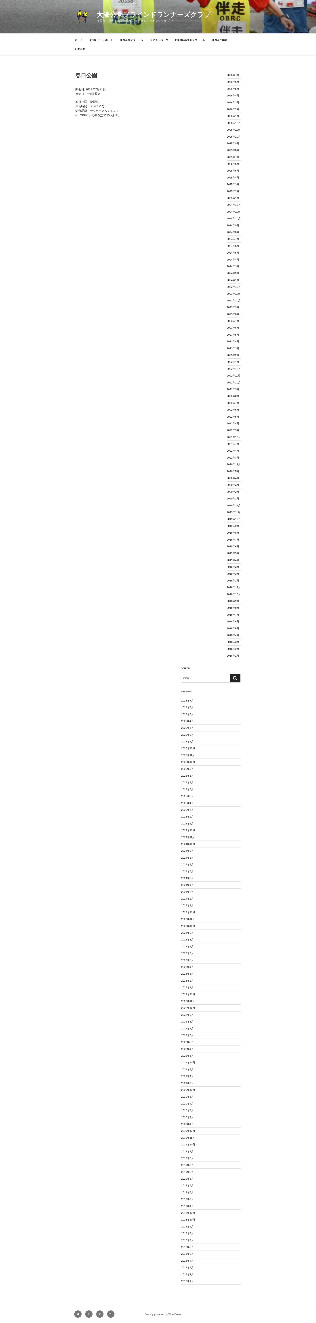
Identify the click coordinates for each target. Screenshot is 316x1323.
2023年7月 (233, 321)
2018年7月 (233, 614)
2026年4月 (233, 95)
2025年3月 (233, 184)
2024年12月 (234, 204)
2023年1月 (233, 361)
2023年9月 (233, 307)
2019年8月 (233, 532)
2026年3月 (233, 102)
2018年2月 (233, 648)
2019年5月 (233, 553)
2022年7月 (233, 403)
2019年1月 (233, 580)
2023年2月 (233, 355)
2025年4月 (233, 177)
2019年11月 (233, 512)
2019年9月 (233, 525)
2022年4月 (233, 423)
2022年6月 (233, 409)
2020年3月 (233, 484)
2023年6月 (233, 327)
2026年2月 (233, 109)
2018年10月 (234, 594)
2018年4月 (233, 635)
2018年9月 (233, 601)
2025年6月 (233, 163)
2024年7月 (233, 238)
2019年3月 (233, 566)
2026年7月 (233, 75)
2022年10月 (234, 382)
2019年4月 (233, 560)
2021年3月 (233, 457)
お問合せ (80, 48)
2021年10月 (234, 437)
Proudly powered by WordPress (163, 1314)
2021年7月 (233, 443)
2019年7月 (233, 539)
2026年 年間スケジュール (190, 40)
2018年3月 (233, 641)
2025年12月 (234, 122)
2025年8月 (233, 150)
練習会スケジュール (131, 40)
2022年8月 (233, 396)
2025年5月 (233, 170)
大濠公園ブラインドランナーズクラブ (154, 14)
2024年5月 (233, 252)
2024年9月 (233, 225)
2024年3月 (233, 266)
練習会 (95, 93)
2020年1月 (233, 498)
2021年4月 (233, 450)
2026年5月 (233, 88)
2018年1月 (233, 655)
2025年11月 (233, 129)
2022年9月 (233, 389)
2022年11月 (233, 375)
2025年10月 (234, 136)
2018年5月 (233, 628)
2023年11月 (233, 293)
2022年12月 (234, 368)
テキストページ (159, 40)
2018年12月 (234, 587)
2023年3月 (233, 348)
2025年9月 (233, 143)
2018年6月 (233, 621)
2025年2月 (233, 191)
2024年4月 (233, 259)
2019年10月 (234, 519)
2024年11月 (233, 211)
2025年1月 (233, 198)
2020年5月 (233, 471)
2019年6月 (233, 546)
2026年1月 (233, 116)
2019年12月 (234, 505)
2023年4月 (233, 341)
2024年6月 (233, 245)
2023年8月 (233, 314)
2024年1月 (233, 280)
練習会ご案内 (219, 40)
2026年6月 (233, 81)
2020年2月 (233, 491)
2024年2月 (233, 273)
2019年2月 (233, 573)
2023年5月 (233, 334)
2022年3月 (233, 430)
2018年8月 (233, 607)
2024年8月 (233, 232)
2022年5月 (233, 416)
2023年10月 (234, 300)
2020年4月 (233, 478)
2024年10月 (234, 218)
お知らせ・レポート (101, 40)
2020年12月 (234, 464)
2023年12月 (234, 286)
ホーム (79, 40)
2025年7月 (233, 157)
